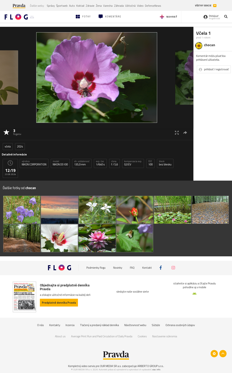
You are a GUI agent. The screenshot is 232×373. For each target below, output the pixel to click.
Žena (99, 6)
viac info (156, 369)
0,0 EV (133, 163)
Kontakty (54, 325)
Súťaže (156, 325)
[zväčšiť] (177, 132)
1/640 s (100, 163)
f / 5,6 (114, 163)
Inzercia (70, 325)
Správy (51, 6)
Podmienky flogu (95, 268)
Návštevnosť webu (135, 325)
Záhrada (119, 6)
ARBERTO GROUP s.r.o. (150, 366)
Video (140, 6)
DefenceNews (153, 6)
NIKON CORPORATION (34, 163)
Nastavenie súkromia (164, 336)
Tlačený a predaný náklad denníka (99, 325)
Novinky (117, 268)
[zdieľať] (185, 132)
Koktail (80, 6)
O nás (40, 325)
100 (150, 163)
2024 (20, 146)
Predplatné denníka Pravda (59, 303)
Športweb (62, 6)
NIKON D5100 (60, 163)
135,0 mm (82, 163)
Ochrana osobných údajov (180, 325)
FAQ (132, 268)
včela (8, 146)
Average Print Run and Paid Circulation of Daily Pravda (101, 336)
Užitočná (130, 6)
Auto (72, 6)
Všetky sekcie (203, 5)
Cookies (142, 336)
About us (60, 336)
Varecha (108, 6)
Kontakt (147, 268)
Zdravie (90, 6)
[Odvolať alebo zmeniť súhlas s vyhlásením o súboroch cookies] (214, 353)
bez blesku (165, 163)
